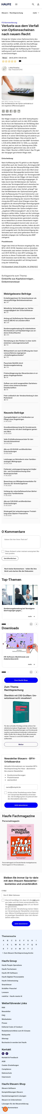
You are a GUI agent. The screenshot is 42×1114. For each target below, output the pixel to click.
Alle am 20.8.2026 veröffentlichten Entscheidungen (18, 450)
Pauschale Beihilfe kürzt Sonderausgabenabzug (13, 364)
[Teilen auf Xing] (15, 111)
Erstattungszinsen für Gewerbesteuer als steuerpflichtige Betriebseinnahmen (20, 299)
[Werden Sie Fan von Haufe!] (7, 1053)
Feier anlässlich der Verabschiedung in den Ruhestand (21, 396)
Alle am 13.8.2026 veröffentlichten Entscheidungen (17, 502)
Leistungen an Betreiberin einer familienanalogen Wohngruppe (20, 460)
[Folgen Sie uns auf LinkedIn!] (3, 1053)
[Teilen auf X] (7, 111)
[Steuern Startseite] (7, 4)
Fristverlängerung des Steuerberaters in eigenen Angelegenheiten (21, 374)
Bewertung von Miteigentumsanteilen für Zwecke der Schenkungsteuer (20, 482)
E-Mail (4, 891)
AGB (34, 900)
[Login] (38, 4)
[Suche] (33, 4)
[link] (5, 12)
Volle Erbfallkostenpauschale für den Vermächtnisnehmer (18, 440)
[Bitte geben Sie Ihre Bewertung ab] (14, 61)
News (4, 58)
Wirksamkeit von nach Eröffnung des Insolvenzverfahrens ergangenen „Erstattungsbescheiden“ (21, 353)
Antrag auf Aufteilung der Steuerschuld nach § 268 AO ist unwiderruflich (19, 319)
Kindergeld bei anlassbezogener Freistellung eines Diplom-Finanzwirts (20, 512)
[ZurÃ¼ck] (31, 624)
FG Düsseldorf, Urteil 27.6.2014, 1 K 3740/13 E (20, 266)
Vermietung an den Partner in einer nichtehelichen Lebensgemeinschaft (20, 342)
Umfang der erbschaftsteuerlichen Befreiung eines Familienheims (20, 492)
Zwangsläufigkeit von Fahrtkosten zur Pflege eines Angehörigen (19, 418)
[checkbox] (3, 551)
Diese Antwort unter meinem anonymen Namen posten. (22, 552)
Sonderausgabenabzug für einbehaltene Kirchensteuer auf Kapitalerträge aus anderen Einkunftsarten (20, 330)
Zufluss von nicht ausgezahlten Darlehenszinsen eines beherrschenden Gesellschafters (20, 385)
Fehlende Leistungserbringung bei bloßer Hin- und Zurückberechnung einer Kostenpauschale (20, 471)
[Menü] (16, 4)
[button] (10, 558)
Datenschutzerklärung (15, 905)
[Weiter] (36, 624)
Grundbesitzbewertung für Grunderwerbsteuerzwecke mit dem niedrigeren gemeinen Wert (20, 429)
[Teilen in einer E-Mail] (3, 111)
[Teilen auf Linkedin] (19, 111)
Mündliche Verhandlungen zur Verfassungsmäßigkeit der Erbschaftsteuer (19, 309)
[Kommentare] (20, 61)
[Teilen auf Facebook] (11, 111)
